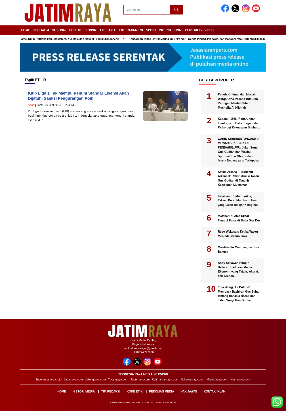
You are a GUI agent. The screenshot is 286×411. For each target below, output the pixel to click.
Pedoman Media (161, 391)
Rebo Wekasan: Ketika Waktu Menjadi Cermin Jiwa (238, 234)
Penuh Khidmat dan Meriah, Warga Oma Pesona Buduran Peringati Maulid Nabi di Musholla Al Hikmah (238, 101)
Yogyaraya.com (118, 379)
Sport (151, 30)
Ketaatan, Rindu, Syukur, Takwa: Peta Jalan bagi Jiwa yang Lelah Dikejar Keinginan (238, 200)
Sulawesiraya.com (192, 379)
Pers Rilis (193, 30)
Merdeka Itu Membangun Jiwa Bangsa (238, 249)
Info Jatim (41, 30)
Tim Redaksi (110, 391)
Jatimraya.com (140, 379)
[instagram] (246, 11)
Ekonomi (90, 30)
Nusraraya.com (240, 379)
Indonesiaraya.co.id (48, 379)
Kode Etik (135, 391)
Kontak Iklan (214, 391)
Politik (75, 30)
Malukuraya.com (217, 379)
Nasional (59, 30)
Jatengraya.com (95, 379)
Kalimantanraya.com (165, 379)
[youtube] (256, 11)
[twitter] (236, 11)
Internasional (171, 30)
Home (25, 30)
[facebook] (226, 11)
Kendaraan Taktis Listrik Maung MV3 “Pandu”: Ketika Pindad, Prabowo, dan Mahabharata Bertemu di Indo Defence (192, 39)
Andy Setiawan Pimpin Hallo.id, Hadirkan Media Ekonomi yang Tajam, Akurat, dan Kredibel (238, 269)
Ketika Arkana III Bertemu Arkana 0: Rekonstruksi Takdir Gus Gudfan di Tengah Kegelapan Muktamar (238, 178)
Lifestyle (108, 30)
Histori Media (84, 391)
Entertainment (131, 30)
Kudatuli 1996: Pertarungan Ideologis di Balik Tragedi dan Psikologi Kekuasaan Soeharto (239, 123)
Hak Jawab (189, 391)
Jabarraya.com (73, 379)
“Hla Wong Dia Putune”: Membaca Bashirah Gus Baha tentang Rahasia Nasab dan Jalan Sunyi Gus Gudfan (238, 293)
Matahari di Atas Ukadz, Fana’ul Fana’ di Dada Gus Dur (239, 218)
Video (209, 30)
